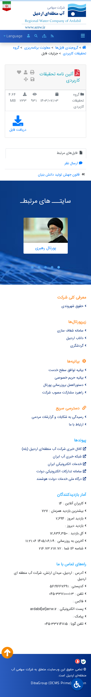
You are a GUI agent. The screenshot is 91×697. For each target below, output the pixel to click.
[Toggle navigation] (82, 36)
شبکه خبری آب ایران (67, 457)
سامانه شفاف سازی (70, 331)
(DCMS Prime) (60, 682)
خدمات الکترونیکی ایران (65, 464)
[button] (58, 267)
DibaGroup (39, 682)
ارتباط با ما (76, 425)
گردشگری (76, 346)
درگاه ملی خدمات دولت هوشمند (59, 479)
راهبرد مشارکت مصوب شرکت (62, 393)
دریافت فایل (17, 130)
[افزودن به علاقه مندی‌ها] (19, 73)
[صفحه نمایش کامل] (26, 80)
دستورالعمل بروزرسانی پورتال (63, 385)
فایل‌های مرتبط (68, 153)
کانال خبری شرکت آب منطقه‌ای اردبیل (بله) (52, 449)
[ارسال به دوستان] (26, 73)
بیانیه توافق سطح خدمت (66, 370)
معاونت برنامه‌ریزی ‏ (36, 48)
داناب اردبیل (74, 338)
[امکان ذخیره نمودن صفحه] (32, 80)
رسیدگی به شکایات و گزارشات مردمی (57, 417)
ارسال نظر (71, 163)
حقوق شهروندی (72, 306)
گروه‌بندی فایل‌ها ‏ (66, 48)
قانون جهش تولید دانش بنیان (59, 175)
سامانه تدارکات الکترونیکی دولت (59, 472)
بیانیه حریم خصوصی (69, 378)
